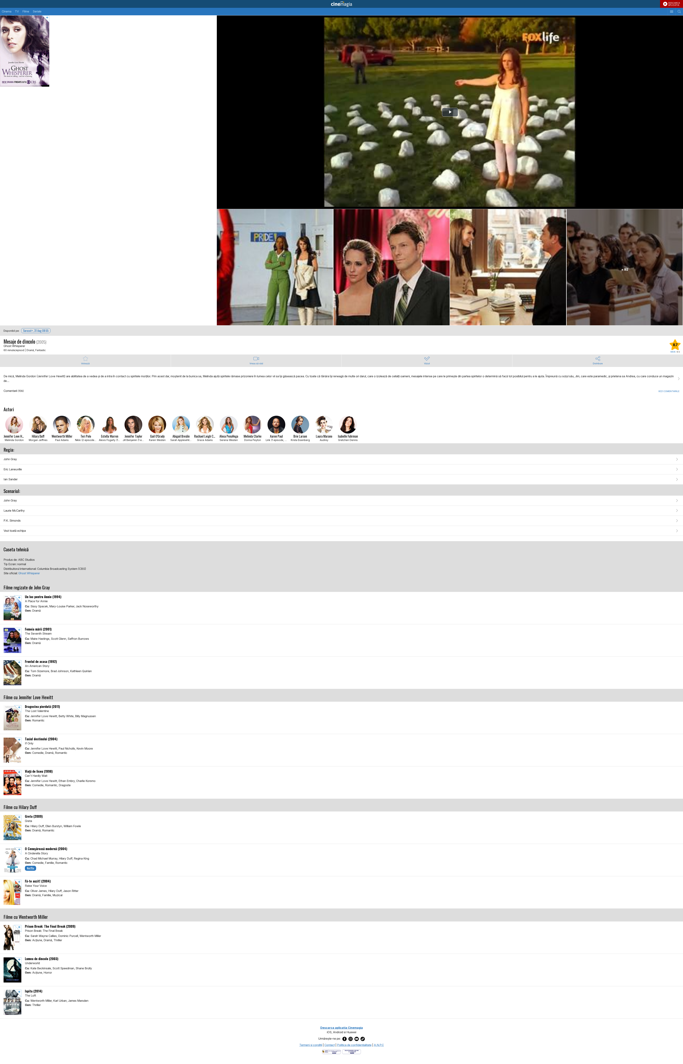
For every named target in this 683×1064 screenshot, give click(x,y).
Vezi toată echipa (15, 530)
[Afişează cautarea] (679, 11)
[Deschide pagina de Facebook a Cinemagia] (344, 1038)
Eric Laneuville (13, 469)
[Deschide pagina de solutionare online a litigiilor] (351, 1051)
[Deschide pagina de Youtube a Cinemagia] (356, 1038)
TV (17, 11)
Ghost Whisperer (29, 573)
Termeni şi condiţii (310, 1045)
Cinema (6, 11)
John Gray (10, 459)
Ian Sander (11, 479)
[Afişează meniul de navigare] (671, 11)
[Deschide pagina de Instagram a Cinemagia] (350, 1038)
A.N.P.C (379, 1045)
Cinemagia (341, 4)
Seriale (37, 11)
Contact (329, 1045)
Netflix (30, 868)
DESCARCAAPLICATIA (674, 4)
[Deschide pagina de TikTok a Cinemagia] (363, 1038)
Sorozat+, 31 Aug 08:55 (36, 331)
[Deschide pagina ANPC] (331, 1051)
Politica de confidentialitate (354, 1045)
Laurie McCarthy (14, 510)
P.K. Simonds (12, 520)
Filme (25, 11)
